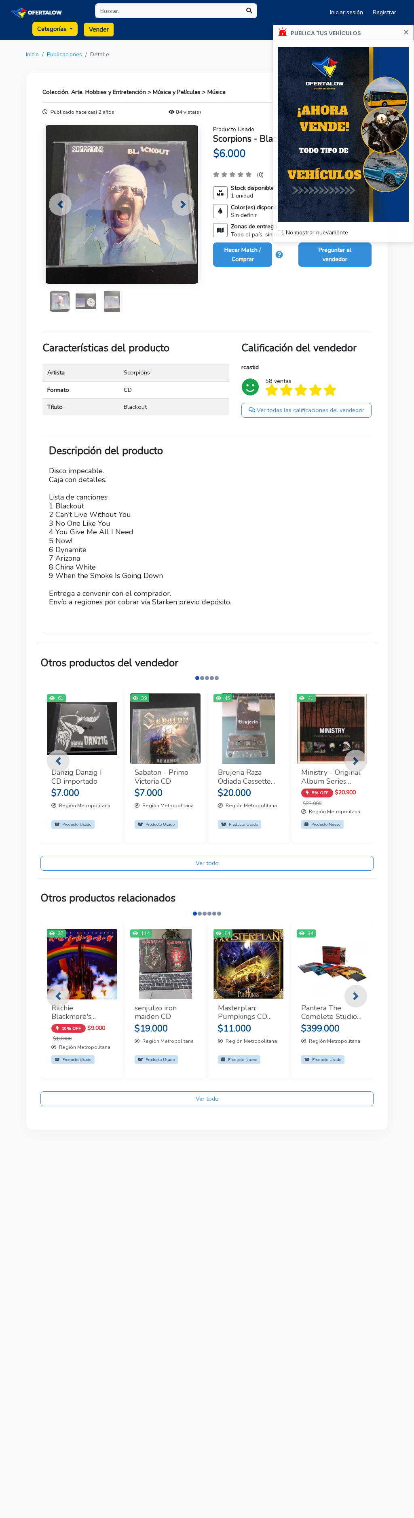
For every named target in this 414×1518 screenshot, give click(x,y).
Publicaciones (64, 54)
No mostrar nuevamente (317, 232)
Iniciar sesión (346, 12)
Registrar (384, 12)
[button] (60, 204)
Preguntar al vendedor (335, 254)
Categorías (52, 29)
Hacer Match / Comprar (242, 254)
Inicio (32, 54)
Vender (99, 30)
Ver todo (207, 863)
